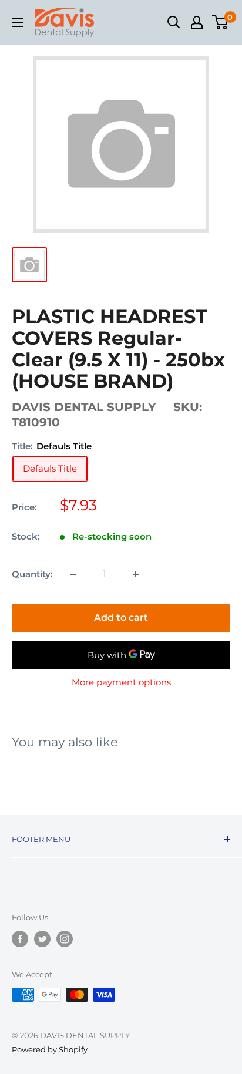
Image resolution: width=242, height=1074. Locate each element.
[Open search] (173, 22)
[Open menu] (17, 22)
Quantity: (32, 574)
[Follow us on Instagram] (64, 939)
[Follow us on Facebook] (20, 939)
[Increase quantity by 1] (135, 574)
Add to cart (121, 617)
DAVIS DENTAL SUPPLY (84, 407)
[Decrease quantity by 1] (72, 574)
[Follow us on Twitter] (42, 939)
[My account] (197, 22)
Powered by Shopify (50, 1049)
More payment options (121, 682)
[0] (220, 22)
